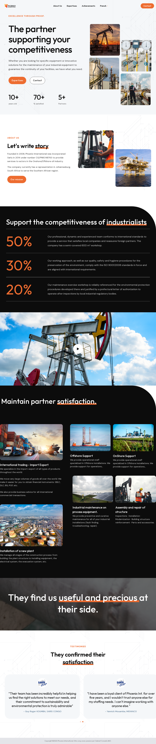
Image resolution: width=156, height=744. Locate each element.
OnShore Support (124, 456)
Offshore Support (81, 456)
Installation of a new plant (17, 551)
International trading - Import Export (24, 465)
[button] (16, 179)
